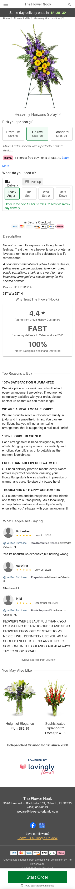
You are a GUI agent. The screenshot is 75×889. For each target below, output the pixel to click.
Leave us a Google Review (38, 838)
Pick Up (36, 182)
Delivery (12, 184)
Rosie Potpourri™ (41, 610)
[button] (66, 879)
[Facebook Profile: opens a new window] (33, 825)
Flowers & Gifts (22, 18)
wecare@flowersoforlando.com (37, 811)
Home (6, 18)
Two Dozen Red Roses (44, 543)
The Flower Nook (37, 4)
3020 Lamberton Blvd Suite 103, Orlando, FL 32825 (37, 803)
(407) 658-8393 (37, 807)
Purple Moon (38, 577)
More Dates (63, 193)
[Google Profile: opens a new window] (42, 825)
